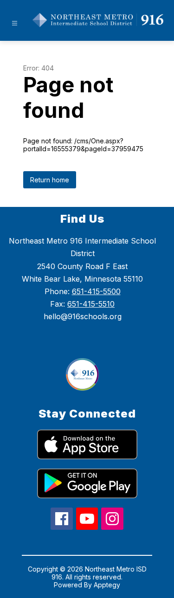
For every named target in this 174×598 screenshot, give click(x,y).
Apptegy (107, 585)
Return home (49, 180)
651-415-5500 (96, 291)
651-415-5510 (91, 304)
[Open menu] (14, 23)
